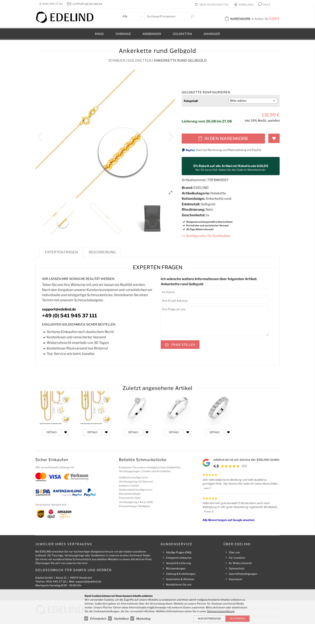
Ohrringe (123, 34)
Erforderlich (98, 618)
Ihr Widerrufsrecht (240, 563)
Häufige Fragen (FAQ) (178, 552)
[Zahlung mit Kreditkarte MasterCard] (40, 476)
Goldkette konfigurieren (133, 477)
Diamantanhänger (130, 493)
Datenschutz (236, 568)
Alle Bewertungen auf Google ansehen (228, 520)
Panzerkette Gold (129, 497)
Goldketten (182, 34)
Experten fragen (61, 252)
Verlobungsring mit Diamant (136, 481)
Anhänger (212, 34)
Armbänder (151, 34)
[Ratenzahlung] (67, 492)
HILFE (266, 4)
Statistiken (121, 618)
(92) (244, 466)
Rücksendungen (176, 568)
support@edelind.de (87, 4)
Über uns (234, 552)
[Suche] (192, 16)
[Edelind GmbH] (67, 22)
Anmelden (246, 4)
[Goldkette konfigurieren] (56, 408)
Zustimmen (237, 618)
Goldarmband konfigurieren (135, 489)
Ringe (99, 34)
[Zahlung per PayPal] (89, 492)
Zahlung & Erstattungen (180, 573)
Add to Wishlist (274, 138)
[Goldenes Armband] (96, 408)
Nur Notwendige (209, 618)
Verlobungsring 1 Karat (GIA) (136, 502)
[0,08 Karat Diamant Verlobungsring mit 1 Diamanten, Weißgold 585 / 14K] (178, 408)
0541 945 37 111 (52, 3)
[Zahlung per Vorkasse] (75, 476)
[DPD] (51, 513)
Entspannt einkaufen (179, 557)
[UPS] (40, 513)
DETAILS (52, 432)
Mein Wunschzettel (215, 4)
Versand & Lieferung (178, 563)
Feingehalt (191, 101)
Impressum (235, 579)
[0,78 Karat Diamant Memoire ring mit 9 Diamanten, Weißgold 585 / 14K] (219, 408)
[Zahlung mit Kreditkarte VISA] (54, 476)
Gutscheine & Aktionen (180, 579)
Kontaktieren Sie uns (178, 584)
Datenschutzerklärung (221, 611)
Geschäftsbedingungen (243, 573)
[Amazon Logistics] (64, 513)
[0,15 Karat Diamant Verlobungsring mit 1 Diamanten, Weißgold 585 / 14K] (137, 408)
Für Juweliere (237, 557)
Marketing (143, 618)
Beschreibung (102, 252)
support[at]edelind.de (88, 581)
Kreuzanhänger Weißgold (134, 506)
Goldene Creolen (129, 485)
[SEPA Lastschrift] (43, 492)
